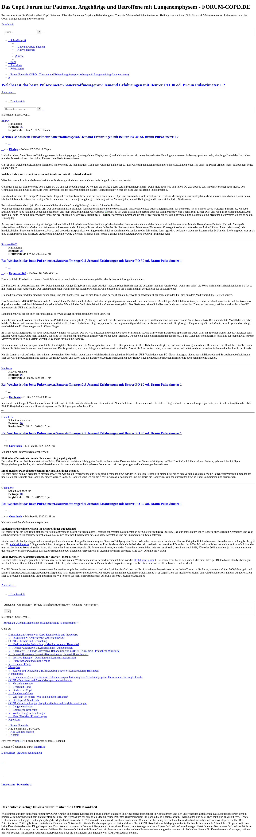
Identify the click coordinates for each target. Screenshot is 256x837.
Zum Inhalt (7, 24)
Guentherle (7, 417)
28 (21, 250)
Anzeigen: (10, 604)
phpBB (19, 740)
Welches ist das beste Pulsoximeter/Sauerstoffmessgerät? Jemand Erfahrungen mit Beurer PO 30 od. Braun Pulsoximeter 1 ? (113, 85)
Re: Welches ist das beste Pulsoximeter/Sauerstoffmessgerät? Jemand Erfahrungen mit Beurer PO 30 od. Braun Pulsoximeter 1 (91, 260)
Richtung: (77, 604)
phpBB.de (39, 746)
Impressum (8, 784)
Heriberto (6, 368)
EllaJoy (5, 120)
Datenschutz (24, 784)
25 (21, 126)
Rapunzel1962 (9, 244)
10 (21, 423)
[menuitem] (30, 46)
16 (21, 374)
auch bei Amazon (19, 544)
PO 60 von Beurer (144, 560)
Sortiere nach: (41, 604)
